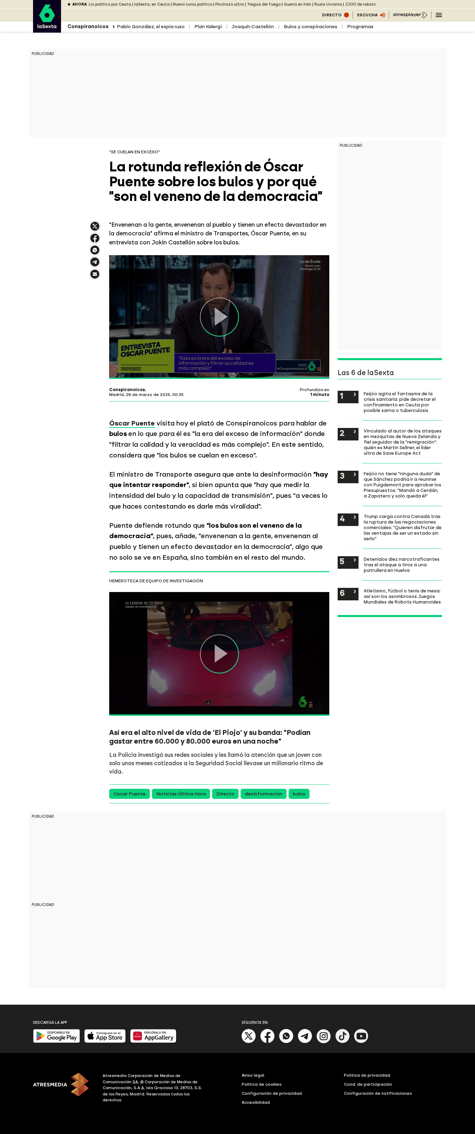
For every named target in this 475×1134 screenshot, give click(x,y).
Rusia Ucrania (328, 4)
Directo (225, 794)
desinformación (263, 794)
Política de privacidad (367, 1075)
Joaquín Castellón (253, 27)
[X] (95, 229)
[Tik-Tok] (342, 1042)
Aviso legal (253, 1075)
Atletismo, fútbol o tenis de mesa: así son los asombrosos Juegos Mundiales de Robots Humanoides (402, 596)
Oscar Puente (129, 794)
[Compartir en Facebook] (95, 241)
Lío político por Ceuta (110, 4)
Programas (360, 27)
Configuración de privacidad (272, 1093)
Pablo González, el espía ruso (151, 27)
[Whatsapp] (286, 1042)
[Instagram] (323, 1042)
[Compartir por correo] (95, 277)
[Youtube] (361, 1042)
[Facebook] (267, 1042)
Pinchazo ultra (229, 4)
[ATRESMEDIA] (63, 1089)
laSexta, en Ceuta (152, 4)
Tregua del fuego (264, 4)
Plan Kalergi (208, 27)
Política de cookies (262, 1084)
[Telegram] (305, 1042)
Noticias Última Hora (181, 794)
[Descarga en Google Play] (56, 1041)
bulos (299, 794)
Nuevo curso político (192, 4)
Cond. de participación (368, 1084)
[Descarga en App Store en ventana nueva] (105, 1041)
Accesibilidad (256, 1102)
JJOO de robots (360, 4)
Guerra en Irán (297, 4)
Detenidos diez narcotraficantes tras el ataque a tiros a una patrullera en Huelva (402, 564)
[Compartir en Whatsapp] (95, 253)
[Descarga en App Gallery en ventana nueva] (153, 1041)
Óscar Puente (132, 423)
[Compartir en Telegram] (95, 265)
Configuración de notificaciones (378, 1093)
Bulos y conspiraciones (310, 27)
